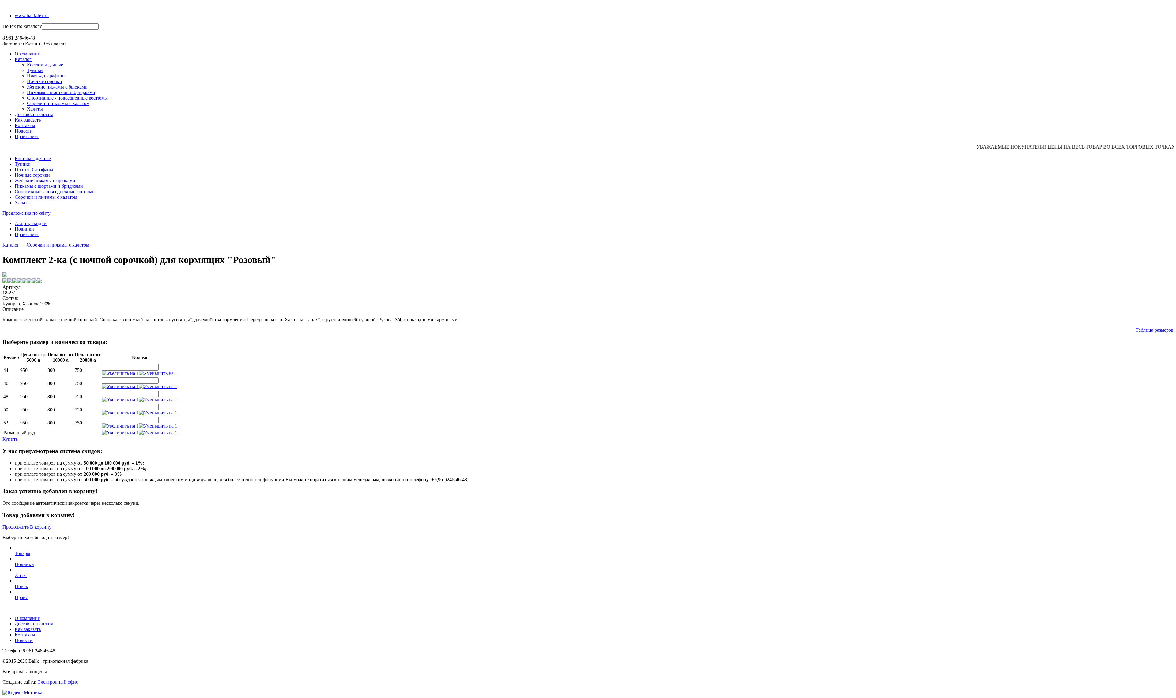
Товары (22, 553)
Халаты (35, 108)
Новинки (24, 229)
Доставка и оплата (34, 114)
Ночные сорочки (44, 81)
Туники (35, 70)
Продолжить (15, 527)
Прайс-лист (27, 136)
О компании (27, 53)
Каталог (23, 59)
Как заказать (28, 120)
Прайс (21, 597)
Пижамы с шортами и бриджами (61, 92)
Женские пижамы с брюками (57, 86)
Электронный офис (57, 682)
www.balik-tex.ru (32, 15)
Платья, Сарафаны (46, 75)
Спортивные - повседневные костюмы (67, 97)
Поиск (21, 586)
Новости (24, 131)
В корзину (40, 527)
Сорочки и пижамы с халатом (58, 103)
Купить (10, 439)
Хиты (21, 575)
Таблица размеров (1155, 330)
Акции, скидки (31, 223)
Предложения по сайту (26, 213)
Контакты (25, 125)
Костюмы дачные (45, 64)
